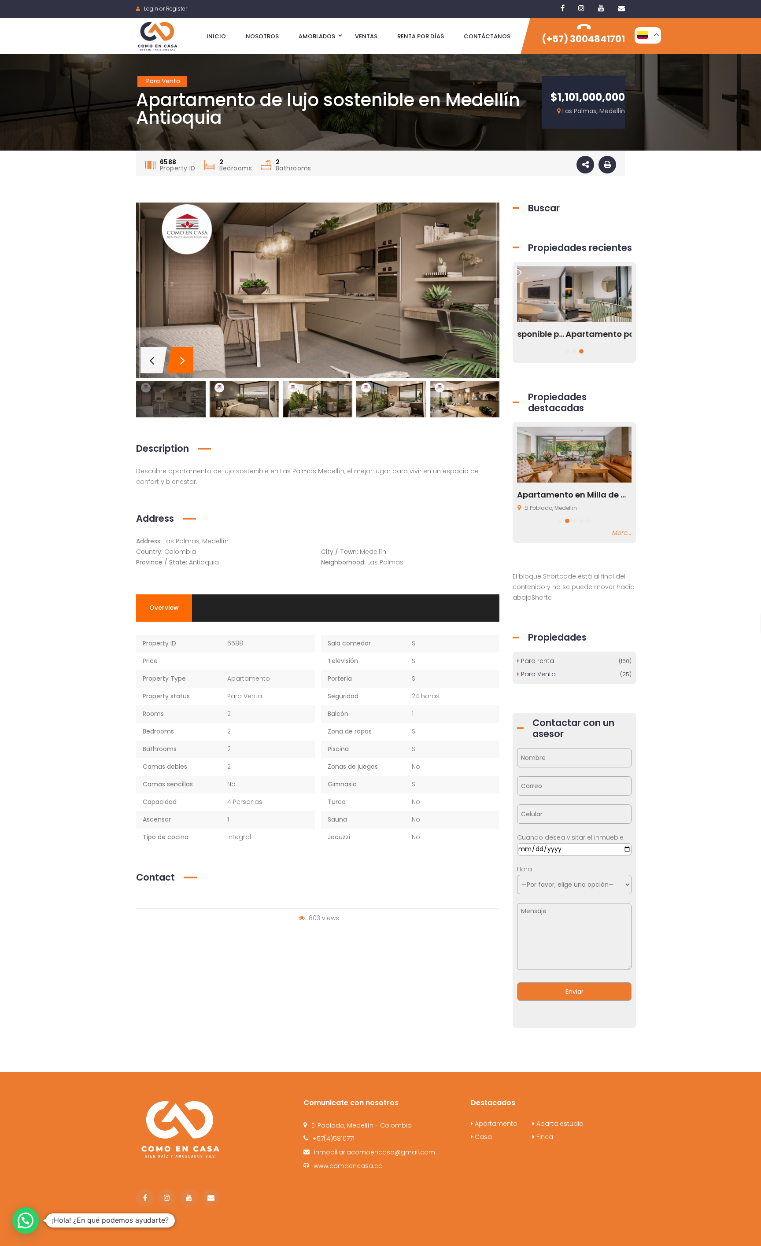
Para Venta (244, 696)
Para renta (575, 660)
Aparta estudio (559, 1123)
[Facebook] (563, 7)
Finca (544, 1136)
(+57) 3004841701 (583, 39)
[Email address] (621, 7)
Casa (482, 1136)
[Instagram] (581, 7)
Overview (164, 607)
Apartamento (248, 678)
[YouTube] (601, 7)
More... (622, 532)
